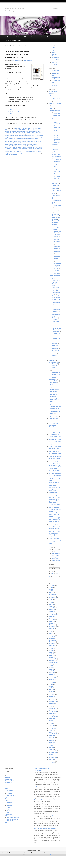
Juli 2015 (51, 664)
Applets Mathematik (55, 110)
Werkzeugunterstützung (16, 153)
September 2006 (53, 722)
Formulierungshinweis (21, 138)
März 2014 (51, 691)
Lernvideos (9, 793)
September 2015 (53, 662)
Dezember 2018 (52, 611)
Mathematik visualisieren (55, 103)
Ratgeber (9, 809)
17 (49, 575)
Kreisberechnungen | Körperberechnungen (56, 309)
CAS (20, 129)
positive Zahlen (38, 147)
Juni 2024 (51, 591)
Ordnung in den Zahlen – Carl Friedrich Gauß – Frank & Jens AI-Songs (54, 529)
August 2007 (52, 718)
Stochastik (54, 343)
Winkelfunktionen (56, 357)
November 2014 (52, 677)
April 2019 (51, 604)
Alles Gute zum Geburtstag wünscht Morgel (45, 828)
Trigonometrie (55, 350)
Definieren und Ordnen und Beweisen (56, 144)
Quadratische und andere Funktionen (56, 200)
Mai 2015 (51, 667)
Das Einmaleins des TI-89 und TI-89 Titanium (27, 131)
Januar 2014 (52, 694)
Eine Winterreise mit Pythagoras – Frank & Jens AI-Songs (55, 509)
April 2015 (51, 669)
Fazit (6, 138)
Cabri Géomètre (54, 381)
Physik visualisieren (54, 362)
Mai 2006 (51, 723)
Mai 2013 (51, 706)
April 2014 (51, 689)
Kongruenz (55, 306)
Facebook (54, 47)
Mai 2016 (51, 650)
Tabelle (32, 150)
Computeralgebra (32, 129)
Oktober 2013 (52, 699)
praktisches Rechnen (10, 148)
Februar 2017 (52, 635)
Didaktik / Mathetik (55, 386)
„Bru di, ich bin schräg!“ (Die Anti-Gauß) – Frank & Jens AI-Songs (55, 458)
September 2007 (53, 716)
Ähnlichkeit (55, 282)
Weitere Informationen (41, 855)
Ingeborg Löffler (56, 557)
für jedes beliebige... (17, 140)
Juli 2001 (51, 739)
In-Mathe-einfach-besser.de (24, 141)
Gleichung (34, 140)
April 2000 (51, 747)
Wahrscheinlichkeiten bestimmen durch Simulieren (57, 137)
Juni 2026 (51, 589)
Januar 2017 (52, 637)
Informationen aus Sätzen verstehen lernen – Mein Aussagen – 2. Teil (17, 54)
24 (49, 576)
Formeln (13, 138)
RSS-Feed (54, 54)
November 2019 (52, 594)
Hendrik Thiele (55, 555)
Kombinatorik (57, 130)
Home (50, 101)
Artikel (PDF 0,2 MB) (13, 111)
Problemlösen (55, 323)
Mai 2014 (51, 688)
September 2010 (53, 711)
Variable (39, 151)
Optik (53, 367)
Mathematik (10, 805)
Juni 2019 (51, 601)
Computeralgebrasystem (10, 131)
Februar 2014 (52, 693)
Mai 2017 (51, 631)
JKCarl (30, 144)
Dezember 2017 (52, 623)
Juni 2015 (51, 665)
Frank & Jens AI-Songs (54, 98)
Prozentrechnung (56, 324)
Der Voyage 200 (27, 132)
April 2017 (51, 633)
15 (57, 573)
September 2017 (53, 626)
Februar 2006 (52, 725)
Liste (36, 144)
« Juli (51, 579)
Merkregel (34, 145)
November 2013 (52, 698)
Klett (34, 144)
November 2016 (52, 640)
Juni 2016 (51, 648)
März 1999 (51, 756)
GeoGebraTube (55, 49)
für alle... (36, 138)
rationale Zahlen (28, 148)
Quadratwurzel (55, 331)
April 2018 (51, 618)
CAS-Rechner (16, 127)
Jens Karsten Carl (24, 144)
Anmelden (7, 777)
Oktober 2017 (52, 625)
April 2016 (51, 652)
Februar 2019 (52, 608)
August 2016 (52, 645)
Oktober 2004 (52, 732)
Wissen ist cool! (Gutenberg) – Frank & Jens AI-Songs (55, 448)
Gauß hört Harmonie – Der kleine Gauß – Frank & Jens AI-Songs (55, 453)
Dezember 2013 (52, 696)
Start (6, 36)
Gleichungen (40, 140)
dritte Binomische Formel (31, 134)
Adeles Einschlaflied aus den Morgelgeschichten (46, 815)
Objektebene (19, 147)
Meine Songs (52, 360)
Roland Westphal (56, 560)
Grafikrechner (53, 394)
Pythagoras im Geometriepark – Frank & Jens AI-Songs (54, 514)
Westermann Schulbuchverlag (29, 153)
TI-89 (14, 151)
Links (37, 36)
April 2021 (51, 592)
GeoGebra (52, 393)
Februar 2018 (52, 619)
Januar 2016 (52, 655)
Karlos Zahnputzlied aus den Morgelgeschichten (46, 799)
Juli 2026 (51, 587)
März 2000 (51, 749)
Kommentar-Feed (9, 781)
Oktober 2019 (52, 596)
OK (50, 855)
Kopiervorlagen (54, 398)
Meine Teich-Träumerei (39, 770)
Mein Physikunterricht (12, 821)
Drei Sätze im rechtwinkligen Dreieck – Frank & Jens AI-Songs (55, 500)
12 (52, 573)
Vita (11, 36)
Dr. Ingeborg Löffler (21, 134)
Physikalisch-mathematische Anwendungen (56, 186)
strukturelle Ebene (26, 150)
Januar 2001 (52, 740)
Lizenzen (43, 36)
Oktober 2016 (52, 642)
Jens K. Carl (17, 144)
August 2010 (52, 713)
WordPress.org (8, 782)
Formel (9, 138)
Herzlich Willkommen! (54, 433)
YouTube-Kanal (55, 57)
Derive (52, 384)
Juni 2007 (51, 720)
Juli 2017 (51, 630)
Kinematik (54, 365)
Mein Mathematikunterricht (13, 817)
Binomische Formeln (26, 128)
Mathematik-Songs (11, 795)
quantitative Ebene (19, 148)
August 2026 (52, 585)
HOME (6, 141)
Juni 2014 (51, 686)
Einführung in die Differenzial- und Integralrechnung (56, 149)
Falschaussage (38, 137)
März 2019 (51, 606)
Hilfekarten (53, 396)
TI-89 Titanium (19, 151)
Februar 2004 (52, 737)
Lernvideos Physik (55, 369)
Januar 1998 (52, 762)
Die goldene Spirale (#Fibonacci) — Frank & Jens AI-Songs (54, 534)
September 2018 (53, 614)
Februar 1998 (52, 761)
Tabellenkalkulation (38, 150)
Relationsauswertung (37, 148)
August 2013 (52, 703)
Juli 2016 (51, 647)
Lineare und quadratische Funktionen (56, 314)
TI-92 (24, 151)
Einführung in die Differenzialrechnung (56, 292)
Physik (8, 807)
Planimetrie (55, 318)
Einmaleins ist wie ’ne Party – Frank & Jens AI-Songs (55, 478)
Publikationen (18, 36)
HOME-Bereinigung (12, 141)
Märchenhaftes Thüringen (42, 768)
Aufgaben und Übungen (54, 95)
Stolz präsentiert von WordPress (33, 850)
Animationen (10, 790)
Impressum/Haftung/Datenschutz (13, 40)
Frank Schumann (14, 8)
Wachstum (56, 270)
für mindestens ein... (26, 140)
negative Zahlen (12, 147)
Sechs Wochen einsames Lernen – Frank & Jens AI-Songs (54, 483)
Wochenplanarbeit (53, 427)
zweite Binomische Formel (11, 154)
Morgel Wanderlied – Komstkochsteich (43, 786)
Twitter (53, 52)
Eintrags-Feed (8, 779)
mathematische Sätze (10, 145)
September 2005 (53, 728)
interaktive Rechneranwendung (20, 143)
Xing (53, 56)
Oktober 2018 (52, 613)
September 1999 (53, 752)
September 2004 (53, 734)
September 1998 (53, 757)
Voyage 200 (7, 153)
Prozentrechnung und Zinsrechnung (56, 191)
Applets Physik (54, 364)
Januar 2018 (52, 621)
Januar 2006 (52, 727)
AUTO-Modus (18, 128)
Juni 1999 (51, 754)
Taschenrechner (8, 151)
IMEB (24, 36)
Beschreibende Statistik (57, 123)
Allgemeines (10, 802)
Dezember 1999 (52, 751)
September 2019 (53, 597)
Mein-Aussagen (28, 145)
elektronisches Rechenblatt (25, 135)
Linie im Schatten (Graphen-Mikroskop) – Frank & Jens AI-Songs (55, 436)
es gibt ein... (32, 137)
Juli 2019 (51, 599)
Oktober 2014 (52, 679)
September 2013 (53, 701)
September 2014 (53, 681)
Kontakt (49, 36)
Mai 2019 (51, 602)
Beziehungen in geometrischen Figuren (56, 115)
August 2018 (52, 616)
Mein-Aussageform (19, 145)
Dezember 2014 (52, 676)
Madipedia (54, 50)
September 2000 (53, 744)
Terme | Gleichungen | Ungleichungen (55, 346)
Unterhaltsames (11, 810)
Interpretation (31, 143)
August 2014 (52, 682)
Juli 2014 (51, 684)
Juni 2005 (51, 730)
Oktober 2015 (52, 660)
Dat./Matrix (20, 132)
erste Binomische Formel (14, 137)
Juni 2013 (51, 705)
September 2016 (53, 643)
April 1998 (51, 759)
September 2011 (53, 708)
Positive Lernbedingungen (28, 147)
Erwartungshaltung (24, 137)
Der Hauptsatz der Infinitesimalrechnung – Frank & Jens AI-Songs (55, 466)
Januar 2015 (52, 674)
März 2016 (51, 654)
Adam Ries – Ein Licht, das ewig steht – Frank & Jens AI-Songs (55, 488)
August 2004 (52, 735)
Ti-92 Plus (27, 151)
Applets (9, 792)
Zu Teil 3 (10, 113)
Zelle (40, 153)
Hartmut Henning (56, 553)
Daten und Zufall (56, 118)
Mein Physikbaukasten (12, 819)
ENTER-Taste (35, 135)
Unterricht (31, 36)
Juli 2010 (51, 715)
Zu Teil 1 (10, 109)
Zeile (38, 153)
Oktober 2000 (52, 742)
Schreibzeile (8, 150)
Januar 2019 (52, 609)
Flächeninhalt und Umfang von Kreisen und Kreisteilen (57, 163)
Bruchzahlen (15, 129)
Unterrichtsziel (33, 151)
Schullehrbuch (14, 150)
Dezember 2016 (52, 638)
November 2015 (52, 659)
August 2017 (52, 628)
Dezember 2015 (52, 657)
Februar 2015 (52, 672)
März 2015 (51, 671)
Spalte (19, 150)
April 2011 (51, 710)
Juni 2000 (51, 745)
